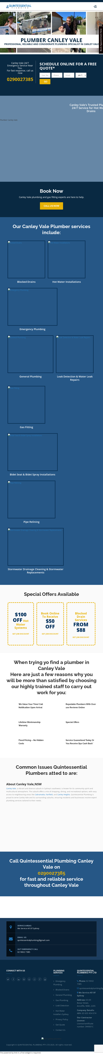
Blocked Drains (62, 989)
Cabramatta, (40, 794)
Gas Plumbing (62, 1000)
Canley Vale (11, 788)
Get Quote (60, 1024)
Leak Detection (62, 1005)
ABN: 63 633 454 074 (86, 1013)
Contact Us (60, 1030)
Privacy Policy (62, 1019)
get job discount (20, 634)
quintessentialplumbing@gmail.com (33, 940)
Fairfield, (49, 794)
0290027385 (51, 873)
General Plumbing (64, 995)
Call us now (51, 206)
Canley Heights (63, 794)
